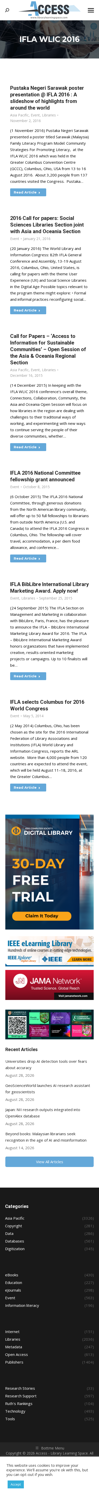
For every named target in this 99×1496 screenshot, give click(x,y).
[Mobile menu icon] (91, 10)
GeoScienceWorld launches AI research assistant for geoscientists (47, 1088)
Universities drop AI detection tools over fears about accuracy (46, 1064)
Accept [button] (16, 1484)
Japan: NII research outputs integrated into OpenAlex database (42, 1112)
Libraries (49, 115)
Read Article (25, 192)
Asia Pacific (19, 115)
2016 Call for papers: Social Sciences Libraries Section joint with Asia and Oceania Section (47, 224)
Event (35, 115)
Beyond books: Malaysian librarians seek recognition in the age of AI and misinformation (46, 1137)
